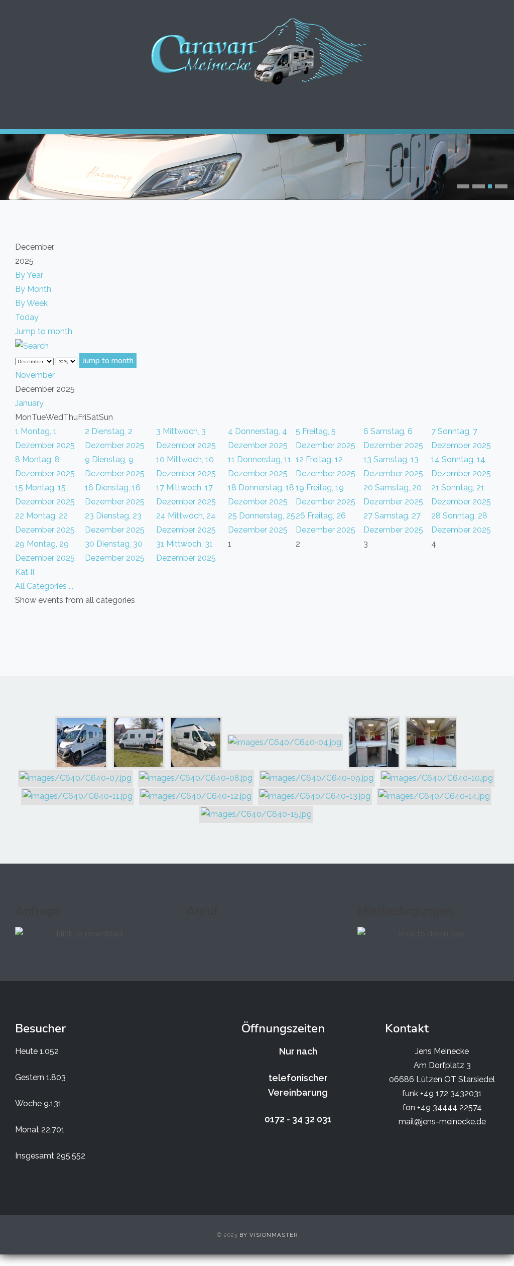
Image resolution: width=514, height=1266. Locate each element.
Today (27, 317)
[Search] (32, 345)
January (29, 403)
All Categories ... (44, 586)
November (35, 375)
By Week (31, 303)
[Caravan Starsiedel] (257, 52)
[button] (463, 186)
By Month (33, 289)
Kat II (24, 572)
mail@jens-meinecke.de (442, 1121)
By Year (29, 275)
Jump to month (43, 331)
